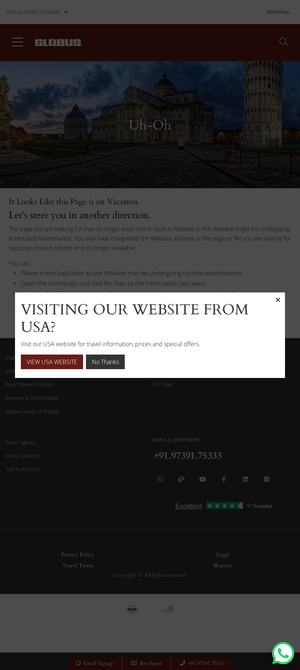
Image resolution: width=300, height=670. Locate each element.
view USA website (52, 362)
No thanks (105, 362)
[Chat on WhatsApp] (283, 653)
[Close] (277, 299)
